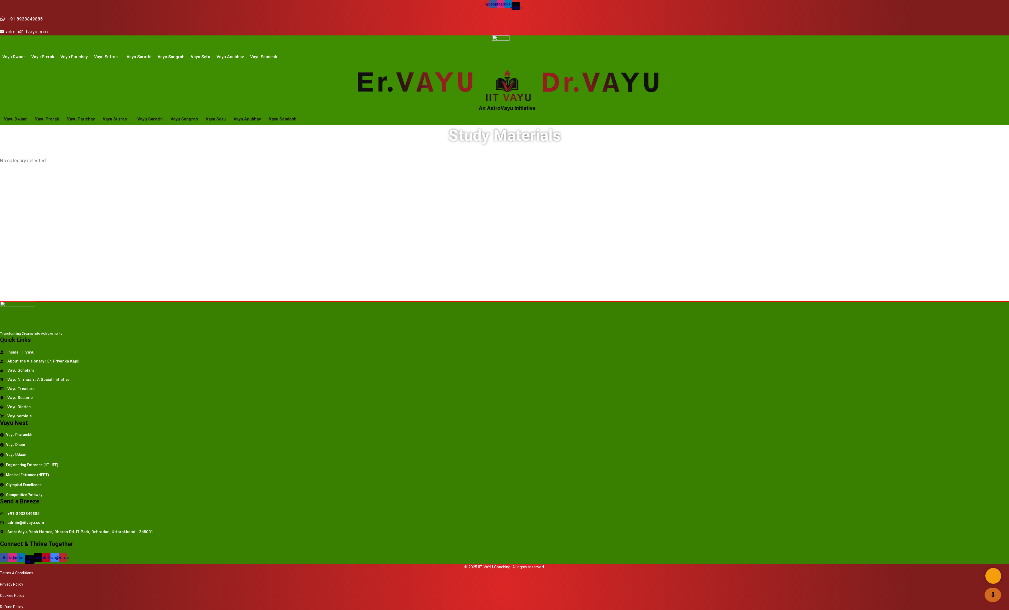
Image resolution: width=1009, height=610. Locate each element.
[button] (107, 57)
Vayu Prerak (42, 56)
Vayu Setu (200, 56)
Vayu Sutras (106, 56)
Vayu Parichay (74, 56)
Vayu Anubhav (230, 56)
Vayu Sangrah (171, 56)
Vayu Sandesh (263, 56)
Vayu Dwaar (13, 56)
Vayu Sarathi (139, 56)
